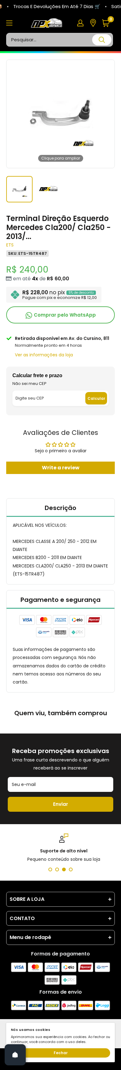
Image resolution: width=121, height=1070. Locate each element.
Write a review (60, 467)
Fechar (61, 1052)
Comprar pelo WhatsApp (64, 315)
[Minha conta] (80, 23)
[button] (108, 23)
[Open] (15, 1054)
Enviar (60, 804)
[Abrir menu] (9, 22)
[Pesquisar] (101, 39)
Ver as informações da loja (44, 355)
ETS (10, 245)
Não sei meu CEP (29, 383)
